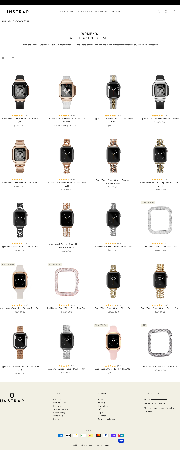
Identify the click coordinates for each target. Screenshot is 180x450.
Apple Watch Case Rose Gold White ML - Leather (66, 120)
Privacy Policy (59, 412)
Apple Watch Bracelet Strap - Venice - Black (20, 246)
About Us (57, 399)
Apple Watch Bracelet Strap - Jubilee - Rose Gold (20, 368)
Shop (10, 21)
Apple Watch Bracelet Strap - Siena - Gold (113, 308)
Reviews (116, 12)
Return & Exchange (106, 419)
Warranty (101, 415)
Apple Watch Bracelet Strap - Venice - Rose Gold (66, 184)
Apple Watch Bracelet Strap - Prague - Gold (160, 308)
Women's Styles (22, 21)
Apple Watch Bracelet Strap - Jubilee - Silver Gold (113, 120)
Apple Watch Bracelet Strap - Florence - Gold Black (160, 184)
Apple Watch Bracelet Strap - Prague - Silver (66, 369)
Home (3, 21)
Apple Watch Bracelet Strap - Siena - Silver (113, 246)
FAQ (99, 409)
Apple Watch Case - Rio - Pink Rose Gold (113, 369)
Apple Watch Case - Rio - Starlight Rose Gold (20, 308)
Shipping (101, 412)
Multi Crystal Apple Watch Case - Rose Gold (66, 308)
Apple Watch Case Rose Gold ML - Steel (20, 182)
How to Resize (103, 406)
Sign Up (56, 419)
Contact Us (58, 415)
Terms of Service (60, 409)
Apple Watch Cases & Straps (92, 12)
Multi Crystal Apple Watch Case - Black (160, 366)
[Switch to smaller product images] (8, 58)
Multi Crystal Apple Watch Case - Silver (160, 246)
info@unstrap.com (159, 399)
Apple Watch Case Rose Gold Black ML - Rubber (20, 120)
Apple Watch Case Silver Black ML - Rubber (160, 118)
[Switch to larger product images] (3, 58)
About (100, 399)
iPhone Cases (66, 12)
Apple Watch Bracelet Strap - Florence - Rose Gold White (66, 246)
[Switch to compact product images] (13, 58)
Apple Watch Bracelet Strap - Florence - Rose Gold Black (113, 182)
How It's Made (59, 402)
